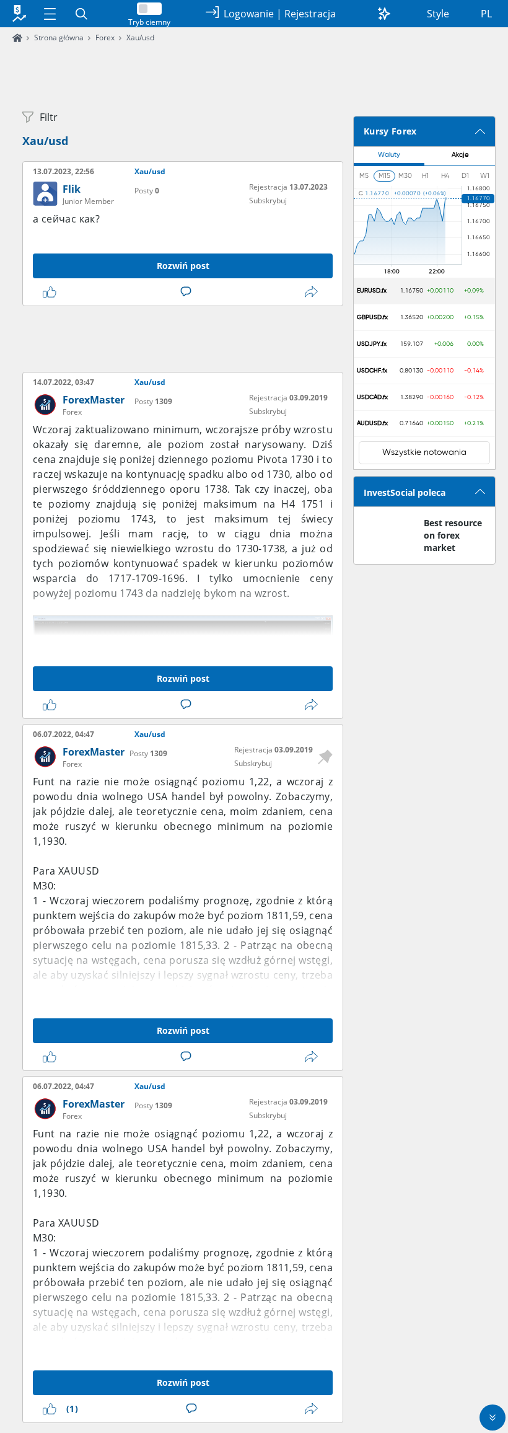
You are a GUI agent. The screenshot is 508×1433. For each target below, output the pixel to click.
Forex (105, 37)
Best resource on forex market (453, 535)
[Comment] (188, 292)
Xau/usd (140, 37)
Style (438, 13)
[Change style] (384, 13)
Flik (72, 189)
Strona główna (59, 37)
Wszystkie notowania (424, 452)
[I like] (52, 292)
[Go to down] (493, 1417)
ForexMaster (94, 400)
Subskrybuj (268, 200)
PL (486, 13)
